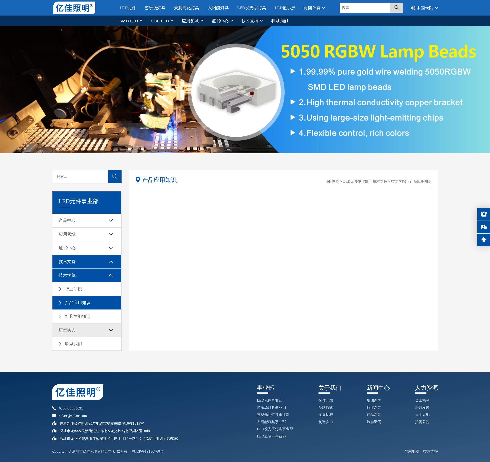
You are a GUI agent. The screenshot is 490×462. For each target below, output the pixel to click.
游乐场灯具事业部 (271, 407)
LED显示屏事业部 (271, 436)
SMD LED (129, 21)
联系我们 (279, 20)
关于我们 (329, 388)
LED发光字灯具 (251, 7)
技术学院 (67, 275)
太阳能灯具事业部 (271, 422)
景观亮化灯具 (186, 7)
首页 (335, 181)
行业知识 (73, 288)
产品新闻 (374, 415)
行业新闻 (374, 407)
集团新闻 (374, 400)
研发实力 (67, 330)
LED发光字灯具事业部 (275, 429)
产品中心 (67, 220)
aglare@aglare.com (73, 416)
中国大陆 (424, 8)
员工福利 (422, 400)
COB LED (160, 21)
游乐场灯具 (155, 7)
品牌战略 (325, 407)
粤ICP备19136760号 (148, 451)
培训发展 (422, 407)
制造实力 (325, 422)
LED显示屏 (285, 7)
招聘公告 (422, 422)
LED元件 (128, 7)
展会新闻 (374, 422)
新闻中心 (378, 388)
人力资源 (426, 388)
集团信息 (313, 8)
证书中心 (221, 21)
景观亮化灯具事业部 (273, 415)
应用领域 (191, 21)
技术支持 (251, 21)
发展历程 (325, 415)
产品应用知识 (77, 302)
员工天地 (422, 415)
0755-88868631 (71, 408)
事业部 (265, 388)
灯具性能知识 (77, 316)
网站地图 (412, 451)
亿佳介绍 (325, 400)
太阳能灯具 (218, 7)
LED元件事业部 (356, 181)
